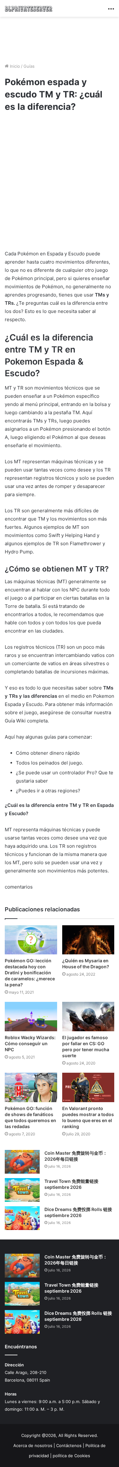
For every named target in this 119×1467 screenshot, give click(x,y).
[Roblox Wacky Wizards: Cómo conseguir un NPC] (31, 1016)
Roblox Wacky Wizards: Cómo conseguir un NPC (30, 1043)
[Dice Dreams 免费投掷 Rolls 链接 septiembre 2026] (22, 1218)
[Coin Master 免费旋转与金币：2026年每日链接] (22, 1162)
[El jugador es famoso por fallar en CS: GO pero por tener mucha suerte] (88, 1016)
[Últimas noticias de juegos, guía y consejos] (28, 8)
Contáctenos (69, 1445)
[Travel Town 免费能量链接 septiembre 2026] (22, 1190)
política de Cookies (71, 1455)
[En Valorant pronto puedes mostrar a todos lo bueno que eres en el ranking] (88, 1087)
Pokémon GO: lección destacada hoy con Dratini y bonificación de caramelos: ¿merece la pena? (30, 972)
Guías (29, 66)
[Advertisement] (59, 39)
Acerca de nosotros (32, 1445)
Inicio (14, 66)
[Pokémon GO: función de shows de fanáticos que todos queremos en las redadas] (31, 1087)
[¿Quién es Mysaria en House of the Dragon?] (88, 940)
